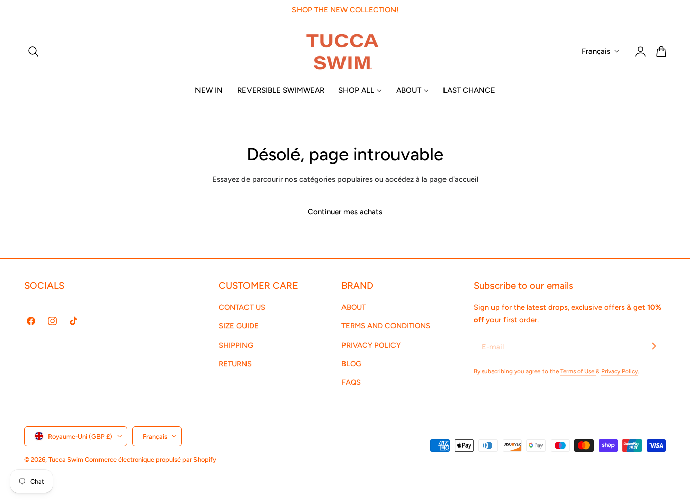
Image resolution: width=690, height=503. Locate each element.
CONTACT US (242, 307)
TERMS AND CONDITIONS (385, 325)
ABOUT (353, 307)
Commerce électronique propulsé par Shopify (150, 459)
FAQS (351, 382)
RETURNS (235, 363)
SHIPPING (236, 344)
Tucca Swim (65, 459)
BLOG (351, 363)
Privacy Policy (619, 371)
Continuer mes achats (345, 211)
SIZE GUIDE (239, 325)
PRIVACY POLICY (371, 344)
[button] (33, 51)
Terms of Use (578, 371)
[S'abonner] (654, 346)
